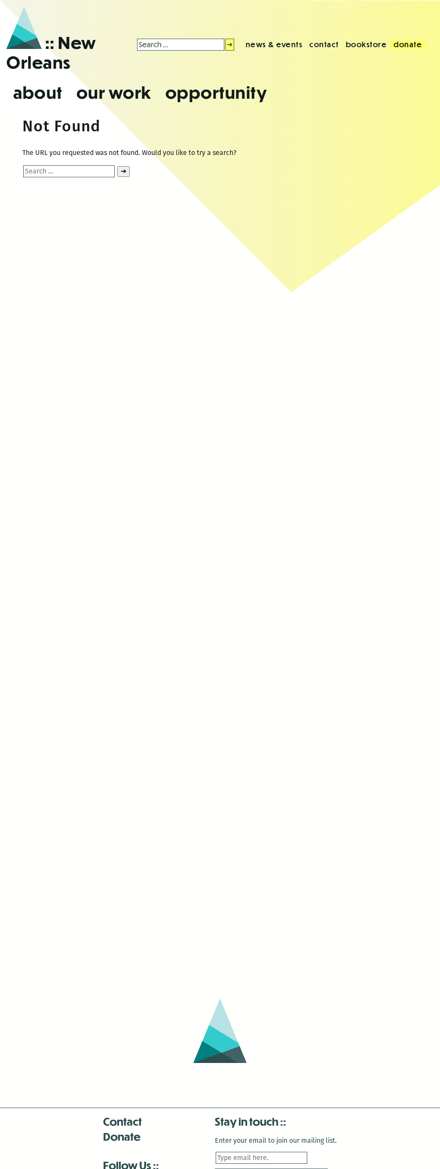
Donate (122, 1136)
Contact (122, 1121)
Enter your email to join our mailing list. (276, 1140)
